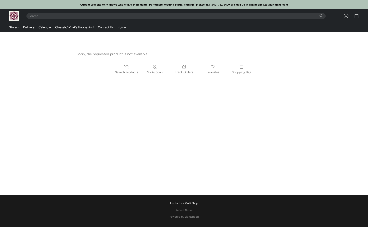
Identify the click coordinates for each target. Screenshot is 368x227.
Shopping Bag (241, 72)
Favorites (212, 72)
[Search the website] (321, 15)
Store (13, 27)
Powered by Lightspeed (184, 216)
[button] (14, 16)
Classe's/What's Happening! (74, 27)
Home (121, 27)
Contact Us (106, 27)
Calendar (45, 27)
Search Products (126, 72)
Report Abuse (184, 210)
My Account (155, 72)
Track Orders (184, 72)
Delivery (29, 27)
